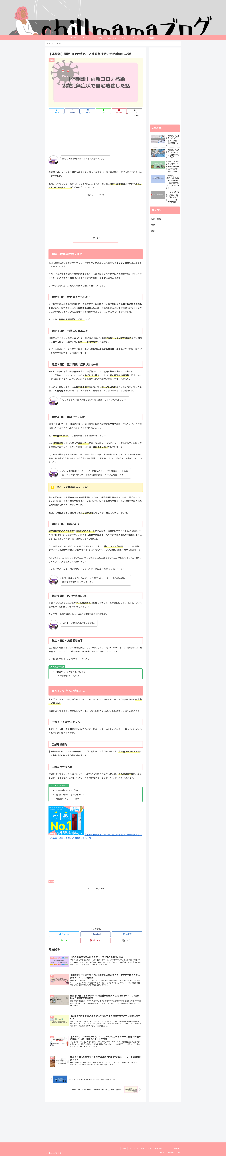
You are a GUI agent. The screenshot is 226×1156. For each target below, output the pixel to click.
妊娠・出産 (156, 218)
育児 (153, 224)
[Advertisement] (95, 135)
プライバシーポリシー (161, 1149)
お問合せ (175, 1149)
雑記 (52, 882)
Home (124, 1149)
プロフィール (134, 1149)
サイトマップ (146, 1149)
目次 (93, 238)
